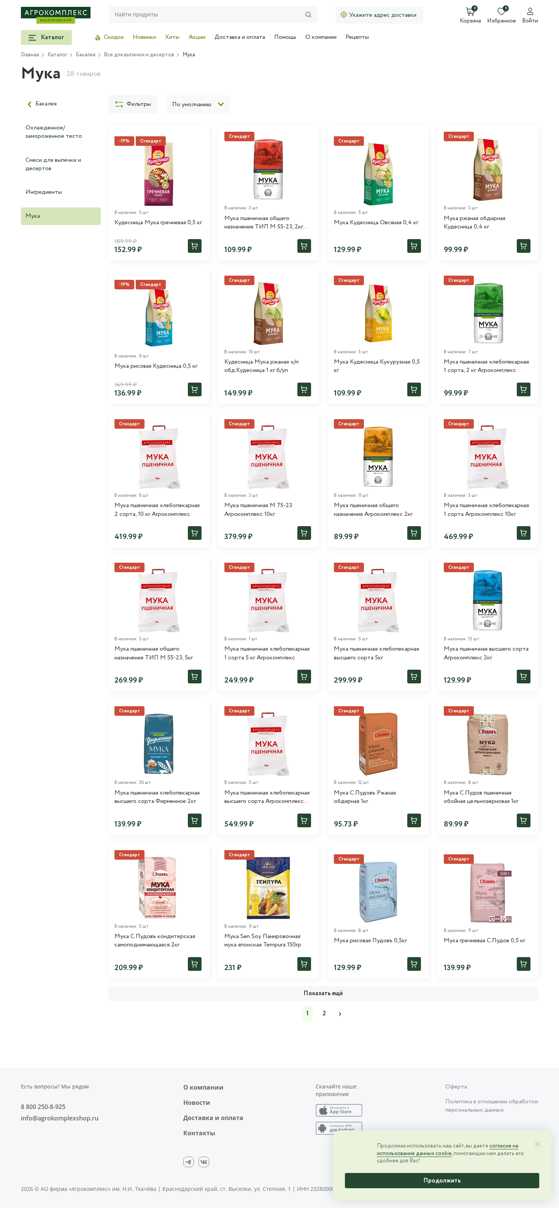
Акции (197, 37)
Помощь (285, 37)
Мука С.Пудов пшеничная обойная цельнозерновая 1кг (481, 797)
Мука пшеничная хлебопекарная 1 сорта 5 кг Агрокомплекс (267, 653)
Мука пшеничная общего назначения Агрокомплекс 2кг (373, 509)
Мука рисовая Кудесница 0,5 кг (155, 366)
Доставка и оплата (239, 37)
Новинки (144, 37)
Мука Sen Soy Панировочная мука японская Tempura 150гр (262, 940)
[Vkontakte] (204, 1162)
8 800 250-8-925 (43, 1107)
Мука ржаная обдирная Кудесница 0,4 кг (474, 222)
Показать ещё (323, 993)
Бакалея (46, 103)
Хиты (172, 37)
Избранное (501, 21)
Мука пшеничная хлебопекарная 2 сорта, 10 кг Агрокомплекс (157, 509)
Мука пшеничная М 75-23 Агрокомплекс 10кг (258, 509)
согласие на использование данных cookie (447, 1149)
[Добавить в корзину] (195, 246)
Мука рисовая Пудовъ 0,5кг (370, 941)
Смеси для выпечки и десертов (53, 164)
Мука (32, 216)
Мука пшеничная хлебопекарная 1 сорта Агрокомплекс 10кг (486, 509)
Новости (196, 1102)
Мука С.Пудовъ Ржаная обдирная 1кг (365, 797)
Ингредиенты (43, 192)
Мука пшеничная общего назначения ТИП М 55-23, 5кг (153, 653)
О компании (321, 37)
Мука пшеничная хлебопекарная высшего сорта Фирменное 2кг (157, 797)
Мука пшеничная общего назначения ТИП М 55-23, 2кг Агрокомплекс (263, 222)
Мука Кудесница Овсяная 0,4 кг (376, 223)
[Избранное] (200, 135)
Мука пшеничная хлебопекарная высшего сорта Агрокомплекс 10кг (267, 797)
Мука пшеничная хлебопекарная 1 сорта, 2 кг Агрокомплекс (486, 366)
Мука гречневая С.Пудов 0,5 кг (484, 941)
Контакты (199, 1133)
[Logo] (56, 15)
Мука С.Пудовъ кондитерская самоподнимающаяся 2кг (154, 940)
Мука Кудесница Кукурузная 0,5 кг (377, 366)
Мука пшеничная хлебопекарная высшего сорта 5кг (376, 653)
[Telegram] (188, 1162)
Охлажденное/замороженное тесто (53, 131)
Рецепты (357, 37)
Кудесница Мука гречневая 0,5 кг (158, 223)
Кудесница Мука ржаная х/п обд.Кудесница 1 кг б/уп (261, 366)
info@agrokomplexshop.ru (59, 1118)
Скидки (114, 37)
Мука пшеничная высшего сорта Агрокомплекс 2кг (486, 653)
